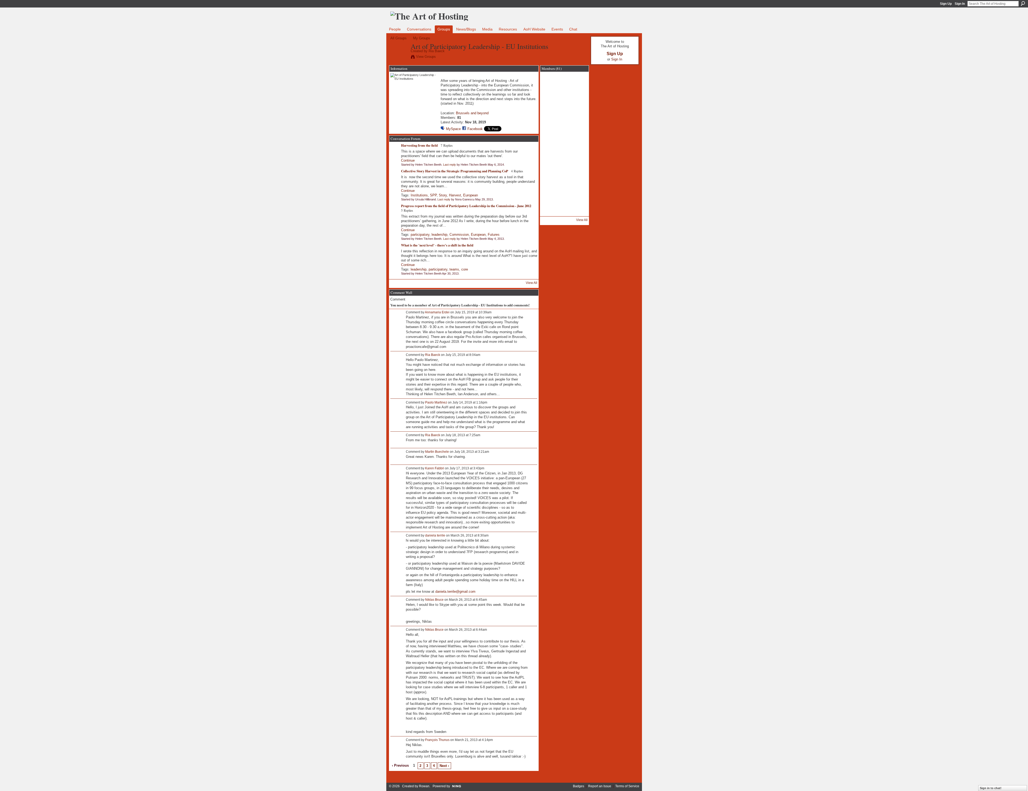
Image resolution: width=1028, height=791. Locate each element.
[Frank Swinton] (564, 155)
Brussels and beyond (472, 113)
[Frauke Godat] (578, 141)
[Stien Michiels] (578, 212)
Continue (408, 160)
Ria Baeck (437, 51)
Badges (578, 786)
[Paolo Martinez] (550, 155)
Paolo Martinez (436, 402)
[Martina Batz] (564, 184)
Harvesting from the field (419, 145)
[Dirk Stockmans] (578, 84)
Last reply (449, 164)
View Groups (426, 57)
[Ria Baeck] (398, 57)
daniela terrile (435, 535)
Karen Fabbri (434, 468)
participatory (420, 235)
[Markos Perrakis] (564, 198)
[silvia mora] (550, 212)
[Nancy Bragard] (564, 127)
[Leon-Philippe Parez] (578, 155)
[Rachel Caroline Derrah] (550, 127)
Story (443, 195)
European (470, 195)
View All (531, 283)
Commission (459, 235)
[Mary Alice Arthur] (564, 99)
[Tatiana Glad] (550, 99)
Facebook (475, 129)
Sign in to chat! (990, 788)
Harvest (455, 195)
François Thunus (437, 740)
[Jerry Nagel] (550, 170)
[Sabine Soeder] (564, 212)
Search (1023, 3)
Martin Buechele (437, 452)
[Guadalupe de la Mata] (550, 184)
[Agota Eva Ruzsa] (578, 99)
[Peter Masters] (578, 127)
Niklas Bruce (434, 600)
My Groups (421, 38)
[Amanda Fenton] (578, 113)
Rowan (424, 786)
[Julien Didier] (550, 198)
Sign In (960, 4)
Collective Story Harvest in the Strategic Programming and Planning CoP (454, 170)
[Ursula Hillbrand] (550, 113)
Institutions (419, 195)
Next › (444, 766)
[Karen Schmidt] (578, 184)
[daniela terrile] (564, 141)
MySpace (453, 129)
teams (454, 269)
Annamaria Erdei (437, 312)
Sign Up (946, 4)
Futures (494, 235)
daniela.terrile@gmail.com (455, 592)
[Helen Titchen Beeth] (550, 84)
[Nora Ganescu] (564, 113)
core (464, 269)
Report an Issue (599, 786)
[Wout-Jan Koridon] (550, 141)
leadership (439, 235)
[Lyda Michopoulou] (578, 198)
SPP (433, 195)
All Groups (398, 38)
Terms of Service (627, 786)
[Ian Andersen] (564, 170)
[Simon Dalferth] (578, 170)
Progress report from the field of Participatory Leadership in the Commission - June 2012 (466, 205)
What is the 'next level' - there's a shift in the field (437, 245)
